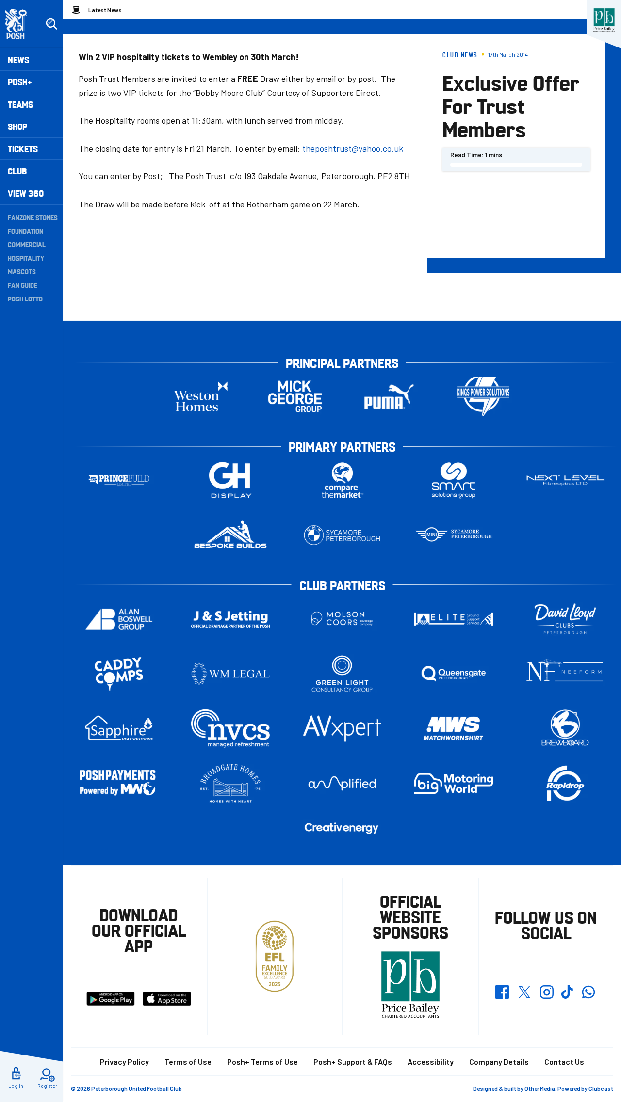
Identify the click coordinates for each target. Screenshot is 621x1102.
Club (17, 171)
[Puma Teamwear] (389, 396)
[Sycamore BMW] (342, 535)
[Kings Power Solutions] (483, 396)
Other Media (539, 1088)
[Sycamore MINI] (453, 535)
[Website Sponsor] (604, 20)
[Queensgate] (453, 673)
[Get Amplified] (342, 783)
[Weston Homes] (201, 396)
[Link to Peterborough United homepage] (20, 24)
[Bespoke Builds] (230, 535)
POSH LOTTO (25, 298)
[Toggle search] (51, 24)
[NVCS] (230, 728)
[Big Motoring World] (453, 783)
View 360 (26, 193)
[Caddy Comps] (119, 673)
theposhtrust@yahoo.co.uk (352, 148)
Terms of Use (188, 1061)
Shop (17, 126)
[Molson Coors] (342, 619)
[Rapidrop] (565, 783)
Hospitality (26, 258)
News (18, 59)
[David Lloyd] (565, 619)
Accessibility (431, 1061)
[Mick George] (295, 396)
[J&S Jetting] (230, 619)
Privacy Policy (124, 1061)
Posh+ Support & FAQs (352, 1061)
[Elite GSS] (453, 619)
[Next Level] (565, 480)
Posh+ (20, 82)
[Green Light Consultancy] (342, 673)
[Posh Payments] (119, 783)
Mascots (22, 271)
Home (76, 9)
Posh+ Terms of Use (262, 1061)
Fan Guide (22, 285)
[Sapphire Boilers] (119, 728)
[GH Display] (230, 480)
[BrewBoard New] (565, 728)
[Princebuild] (119, 480)
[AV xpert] (342, 728)
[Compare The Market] (342, 480)
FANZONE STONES (33, 217)
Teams (20, 104)
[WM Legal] (230, 673)
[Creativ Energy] (342, 828)
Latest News (105, 9)
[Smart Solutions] (453, 480)
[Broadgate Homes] (230, 783)
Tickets (23, 148)
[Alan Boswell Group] (119, 619)
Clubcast (600, 1088)
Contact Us (564, 1061)
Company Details (499, 1061)
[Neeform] (565, 673)
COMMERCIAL (27, 244)
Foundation (25, 231)
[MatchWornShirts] (453, 728)
